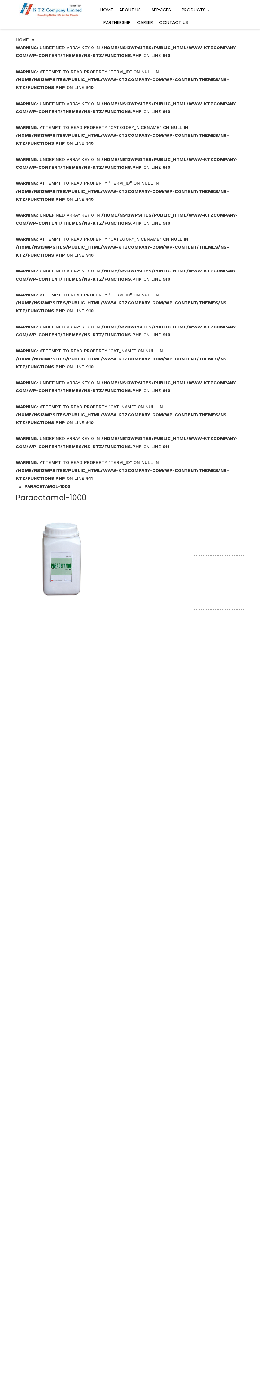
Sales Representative (217, 534)
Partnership (117, 22)
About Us (130, 10)
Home (106, 10)
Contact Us (173, 22)
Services (162, 10)
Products (194, 10)
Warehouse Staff (212, 520)
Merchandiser (209, 506)
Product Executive (214, 548)
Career (145, 22)
